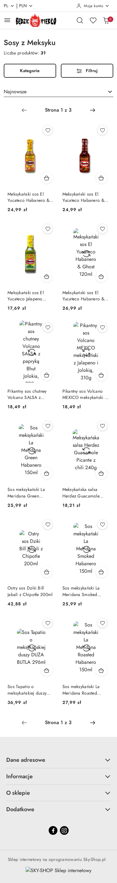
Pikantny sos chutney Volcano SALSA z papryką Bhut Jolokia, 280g (27, 394)
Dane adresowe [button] (25, 760)
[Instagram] (64, 830)
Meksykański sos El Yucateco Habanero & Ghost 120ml (83, 295)
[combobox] (58, 91)
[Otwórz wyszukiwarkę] (79, 20)
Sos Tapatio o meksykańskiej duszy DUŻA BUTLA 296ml (26, 689)
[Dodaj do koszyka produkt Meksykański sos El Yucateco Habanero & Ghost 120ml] (101, 276)
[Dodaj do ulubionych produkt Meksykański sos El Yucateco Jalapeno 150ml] (47, 228)
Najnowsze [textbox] (15, 91)
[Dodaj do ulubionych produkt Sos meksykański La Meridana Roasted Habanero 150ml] (102, 623)
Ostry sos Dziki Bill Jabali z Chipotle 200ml (29, 591)
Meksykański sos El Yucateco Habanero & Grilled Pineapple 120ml (30, 197)
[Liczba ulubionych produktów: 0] (93, 20)
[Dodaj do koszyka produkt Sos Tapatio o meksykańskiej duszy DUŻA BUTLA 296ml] (46, 670)
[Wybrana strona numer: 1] (58, 110)
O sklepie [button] (18, 793)
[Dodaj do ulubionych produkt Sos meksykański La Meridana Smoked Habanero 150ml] (102, 524)
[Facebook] (53, 830)
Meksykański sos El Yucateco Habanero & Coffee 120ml (83, 197)
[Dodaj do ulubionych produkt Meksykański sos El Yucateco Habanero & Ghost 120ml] (102, 228)
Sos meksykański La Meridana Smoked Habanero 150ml (81, 591)
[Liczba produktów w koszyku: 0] (106, 20)
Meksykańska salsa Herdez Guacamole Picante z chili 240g (81, 492)
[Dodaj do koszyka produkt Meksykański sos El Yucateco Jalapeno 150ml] (46, 276)
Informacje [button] (19, 776)
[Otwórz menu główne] (7, 20)
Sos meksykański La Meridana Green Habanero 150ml (26, 492)
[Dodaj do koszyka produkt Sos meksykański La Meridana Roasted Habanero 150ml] (101, 670)
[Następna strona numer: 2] (92, 110)
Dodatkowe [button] (20, 809)
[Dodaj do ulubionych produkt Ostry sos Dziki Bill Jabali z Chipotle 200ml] (47, 524)
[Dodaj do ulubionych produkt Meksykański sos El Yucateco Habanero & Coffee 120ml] (102, 130)
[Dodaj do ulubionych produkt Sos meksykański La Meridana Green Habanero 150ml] (47, 426)
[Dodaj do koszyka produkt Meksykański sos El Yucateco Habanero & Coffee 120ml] (101, 177)
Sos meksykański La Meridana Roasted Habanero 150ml (81, 689)
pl (6, 5)
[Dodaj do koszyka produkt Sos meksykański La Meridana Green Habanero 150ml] (46, 473)
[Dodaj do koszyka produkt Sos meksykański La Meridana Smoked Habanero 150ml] (101, 571)
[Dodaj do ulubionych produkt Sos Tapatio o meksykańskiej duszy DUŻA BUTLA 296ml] (47, 623)
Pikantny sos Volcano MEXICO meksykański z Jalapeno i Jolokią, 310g (85, 394)
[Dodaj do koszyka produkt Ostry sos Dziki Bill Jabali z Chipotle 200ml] (46, 571)
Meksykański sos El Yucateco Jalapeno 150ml (25, 295)
